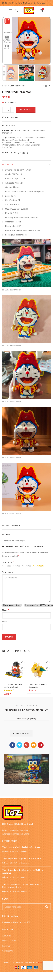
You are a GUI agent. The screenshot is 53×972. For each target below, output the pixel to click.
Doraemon (7, 133)
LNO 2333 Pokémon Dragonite (38, 685)
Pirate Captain (9, 145)
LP (28, 140)
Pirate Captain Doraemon (28, 145)
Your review (8, 571)
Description (7, 164)
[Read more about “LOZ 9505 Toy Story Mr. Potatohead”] (21, 662)
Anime (17, 130)
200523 (11, 137)
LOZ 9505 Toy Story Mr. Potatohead (13, 685)
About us (6, 935)
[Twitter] (15, 153)
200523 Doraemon (25, 137)
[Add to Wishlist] (21, 668)
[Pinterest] (27, 153)
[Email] (23, 153)
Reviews (6, 946)
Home (4, 86)
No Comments (21, 851)
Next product (49, 85)
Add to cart (26, 110)
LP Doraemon (30, 142)
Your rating (8, 562)
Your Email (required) (26, 718)
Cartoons (26, 130)
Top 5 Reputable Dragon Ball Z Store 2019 (21, 858)
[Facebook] (11, 153)
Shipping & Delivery (11, 525)
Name (5, 609)
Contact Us (7, 950)
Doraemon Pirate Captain (14, 140)
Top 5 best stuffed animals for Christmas (21, 847)
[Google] (19, 153)
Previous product (43, 85)
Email (5, 621)
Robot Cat (7, 147)
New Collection (9, 940)
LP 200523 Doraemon (12, 142)
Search (46, 906)
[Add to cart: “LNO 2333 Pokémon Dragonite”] (46, 662)
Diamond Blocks (17, 86)
